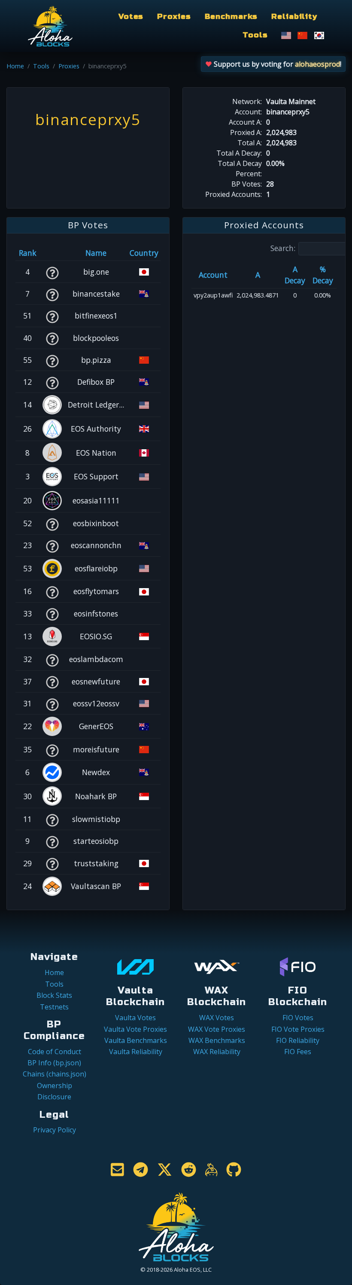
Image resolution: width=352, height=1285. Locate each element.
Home (15, 66)
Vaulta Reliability (135, 1051)
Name (95, 253)
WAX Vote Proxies (216, 1029)
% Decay (323, 274)
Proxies (174, 16)
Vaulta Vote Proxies (135, 1029)
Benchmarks (231, 16)
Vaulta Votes (135, 1017)
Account (213, 275)
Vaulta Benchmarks (135, 1040)
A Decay (295, 274)
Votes (130, 16)
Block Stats (54, 995)
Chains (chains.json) (54, 1074)
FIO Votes (297, 1017)
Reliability (294, 16)
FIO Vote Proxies (298, 1029)
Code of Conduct (54, 1051)
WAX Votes (216, 1017)
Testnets (54, 1007)
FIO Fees (297, 1051)
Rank (27, 253)
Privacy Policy (54, 1130)
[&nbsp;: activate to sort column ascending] (52, 253)
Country (144, 253)
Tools (255, 35)
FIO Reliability (297, 1040)
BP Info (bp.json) (54, 1062)
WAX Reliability (216, 1051)
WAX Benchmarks (216, 1040)
